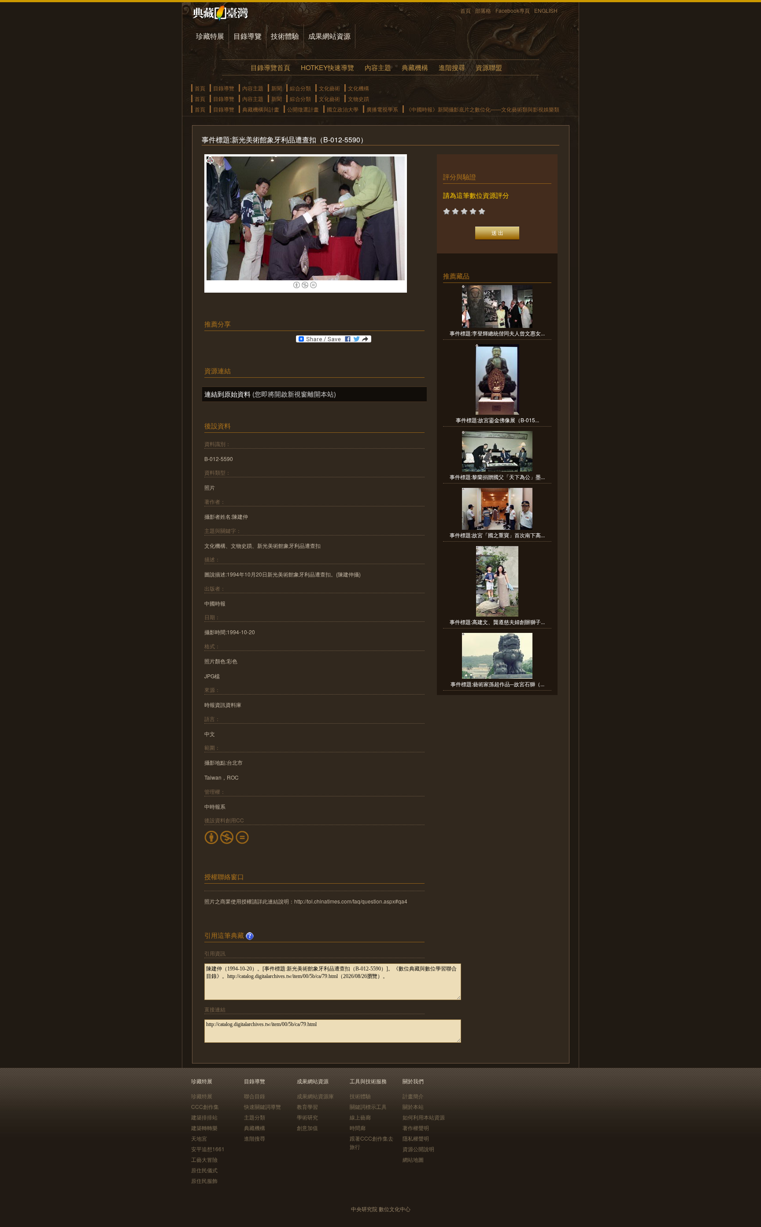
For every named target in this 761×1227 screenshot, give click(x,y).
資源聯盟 (489, 67)
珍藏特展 (210, 36)
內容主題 (378, 67)
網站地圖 (413, 1159)
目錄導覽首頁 (270, 67)
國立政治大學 (342, 109)
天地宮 (199, 1138)
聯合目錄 (254, 1096)
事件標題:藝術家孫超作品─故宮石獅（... (497, 684)
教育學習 (307, 1106)
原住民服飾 (204, 1180)
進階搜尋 (452, 67)
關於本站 (413, 1106)
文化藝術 (329, 88)
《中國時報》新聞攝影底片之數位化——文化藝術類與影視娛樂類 (482, 109)
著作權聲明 (416, 1127)
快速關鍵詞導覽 (262, 1106)
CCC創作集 (205, 1106)
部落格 (483, 10)
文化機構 (358, 88)
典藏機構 (415, 67)
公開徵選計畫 (303, 109)
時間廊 (358, 1127)
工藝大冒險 (204, 1159)
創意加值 (307, 1127)
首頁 (465, 10)
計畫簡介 (413, 1096)
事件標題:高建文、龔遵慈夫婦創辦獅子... (497, 621)
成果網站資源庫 (315, 1096)
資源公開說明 (418, 1149)
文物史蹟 (358, 98)
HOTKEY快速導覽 (327, 67)
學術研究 (307, 1117)
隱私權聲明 (416, 1138)
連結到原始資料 (227, 393)
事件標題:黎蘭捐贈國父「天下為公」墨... (497, 476)
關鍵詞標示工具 (368, 1106)
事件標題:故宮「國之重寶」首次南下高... (497, 535)
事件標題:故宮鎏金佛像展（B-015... (497, 420)
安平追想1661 (208, 1149)
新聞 (276, 88)
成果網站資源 (329, 36)
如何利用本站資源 (424, 1117)
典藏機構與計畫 (260, 109)
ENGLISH (546, 10)
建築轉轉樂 (204, 1127)
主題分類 (254, 1117)
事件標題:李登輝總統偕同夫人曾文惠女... (497, 333)
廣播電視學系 (382, 109)
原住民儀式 (204, 1170)
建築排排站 (204, 1117)
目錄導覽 (247, 36)
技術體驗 (285, 36)
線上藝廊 (360, 1117)
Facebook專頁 (512, 10)
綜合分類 (300, 88)
